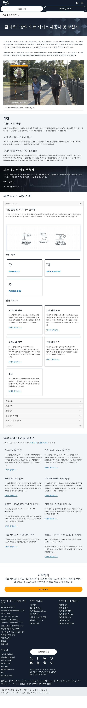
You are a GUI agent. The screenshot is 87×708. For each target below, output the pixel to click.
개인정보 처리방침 (7, 690)
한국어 (29, 684)
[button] (22, 9)
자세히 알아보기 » (15, 327)
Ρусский (11, 684)
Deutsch (28, 681)
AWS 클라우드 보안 (8, 635)
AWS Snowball (53, 271)
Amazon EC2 (15, 291)
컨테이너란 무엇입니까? (9, 619)
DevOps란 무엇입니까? (9, 616)
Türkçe (3, 684)
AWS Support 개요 (7, 669)
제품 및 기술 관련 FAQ (38, 617)
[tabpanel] (43, 303)
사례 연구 (33, 443)
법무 (2, 672)
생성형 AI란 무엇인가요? (10, 629)
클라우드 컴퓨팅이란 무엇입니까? (13, 610)
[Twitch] (33, 663)
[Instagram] (53, 658)
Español (43, 681)
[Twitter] (33, 658)
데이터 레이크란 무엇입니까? (11, 623)
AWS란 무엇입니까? (8, 607)
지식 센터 (4, 666)
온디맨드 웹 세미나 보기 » (12, 187)
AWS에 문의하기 (7, 654)
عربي (7, 681)
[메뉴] (82, 2)
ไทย (17, 684)
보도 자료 (4, 644)
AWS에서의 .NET (65, 611)
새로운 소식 (5, 638)
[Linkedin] (47, 658)
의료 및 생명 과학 (9, 15)
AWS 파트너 (34, 623)
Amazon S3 (14, 271)
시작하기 (33, 605)
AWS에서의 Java (65, 617)
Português (66, 681)
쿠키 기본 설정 (41, 690)
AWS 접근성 (5, 613)
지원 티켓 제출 (6, 660)
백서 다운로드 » (9, 182)
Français (50, 681)
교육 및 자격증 (35, 608)
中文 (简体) (37, 684)
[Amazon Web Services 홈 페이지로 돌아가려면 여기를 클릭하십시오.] (5, 3)
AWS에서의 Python (66, 614)
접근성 (18, 690)
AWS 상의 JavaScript (66, 623)
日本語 (22, 684)
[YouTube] (40, 663)
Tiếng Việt (75, 681)
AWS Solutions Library (38, 611)
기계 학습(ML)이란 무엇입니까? (12, 632)
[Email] (53, 663)
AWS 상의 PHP (64, 620)
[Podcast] (47, 663)
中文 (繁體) (47, 684)
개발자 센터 (63, 605)
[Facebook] (40, 658)
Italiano (58, 681)
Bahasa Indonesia (16, 681)
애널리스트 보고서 (36, 620)
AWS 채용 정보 (6, 675)
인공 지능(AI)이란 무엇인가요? (12, 626)
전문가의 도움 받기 (8, 657)
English (35, 681)
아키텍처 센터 (35, 614)
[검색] (77, 2)
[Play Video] (43, 83)
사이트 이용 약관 (29, 690)
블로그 (3, 641)
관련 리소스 (43, 443)
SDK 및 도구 (63, 608)
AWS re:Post (5, 663)
